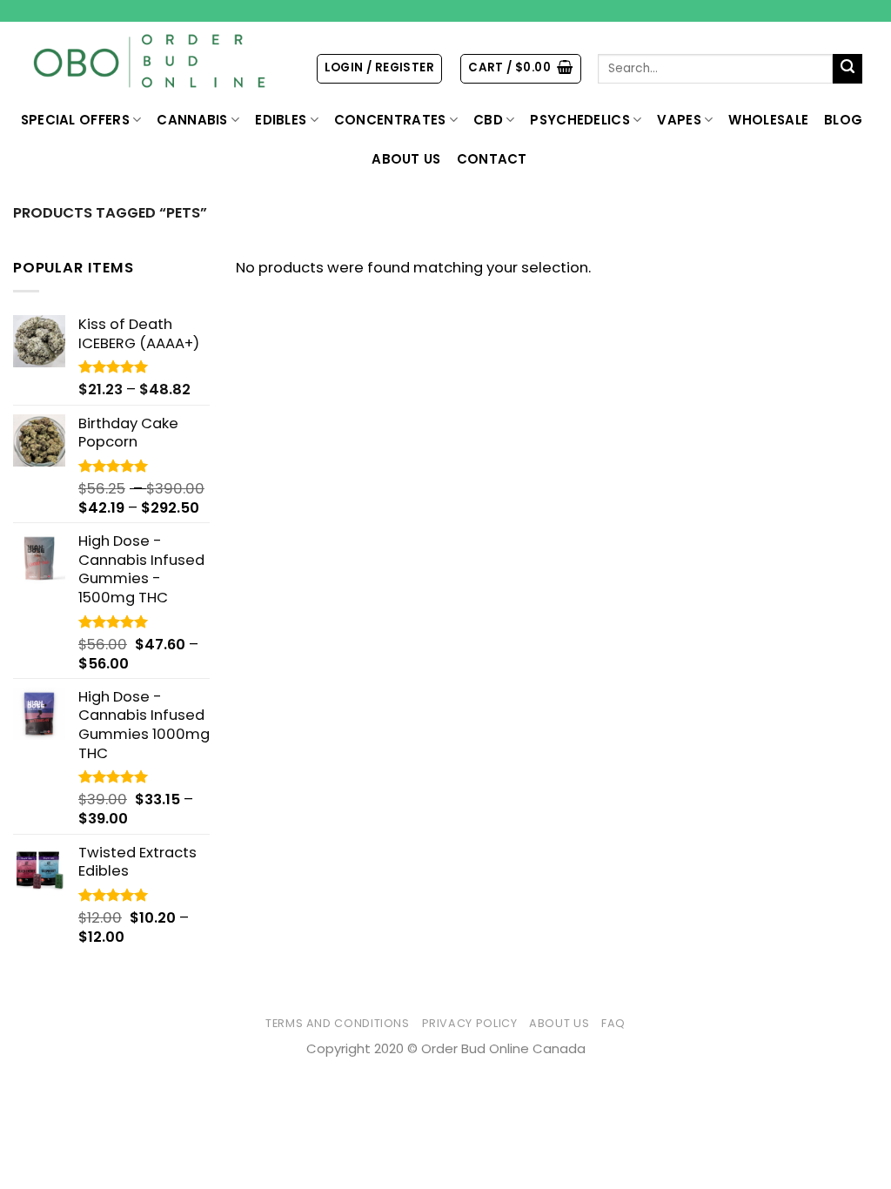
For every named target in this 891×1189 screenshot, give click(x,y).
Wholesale (768, 120)
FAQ (613, 1023)
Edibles (280, 120)
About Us (406, 159)
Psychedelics (580, 120)
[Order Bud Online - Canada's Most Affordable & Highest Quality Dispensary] (151, 61)
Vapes (679, 120)
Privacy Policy (470, 1023)
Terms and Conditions (337, 1023)
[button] (379, 68)
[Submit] (848, 69)
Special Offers (75, 120)
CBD (488, 120)
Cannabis (192, 120)
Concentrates (390, 120)
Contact (492, 159)
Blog (843, 120)
